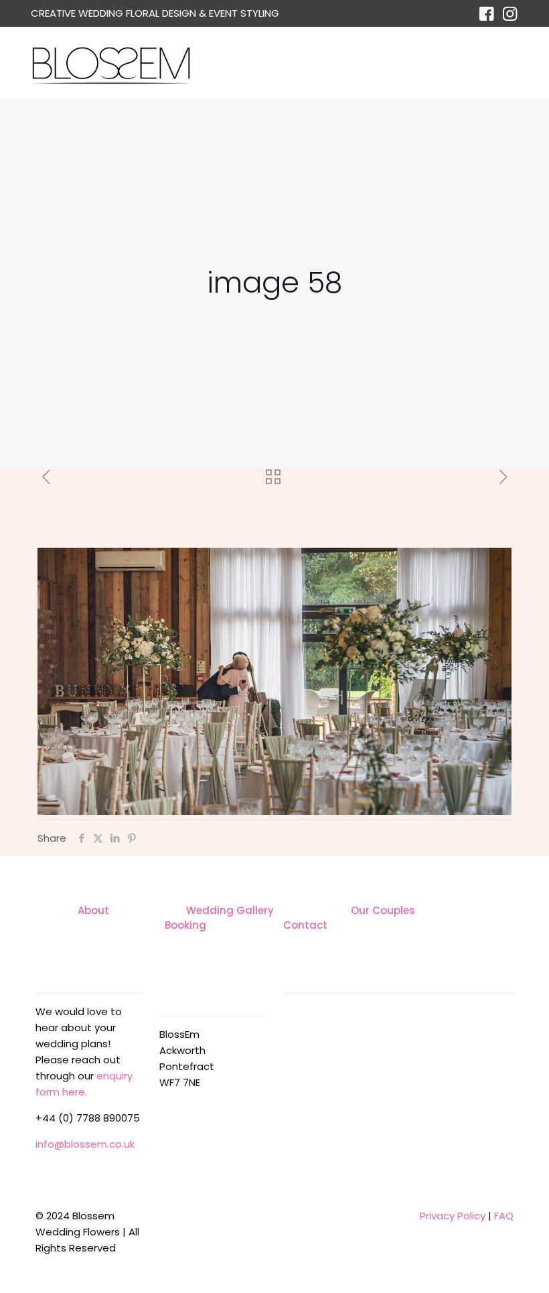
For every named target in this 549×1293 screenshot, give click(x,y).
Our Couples (383, 910)
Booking (185, 925)
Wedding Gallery (230, 910)
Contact (305, 925)
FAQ (504, 1216)
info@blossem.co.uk (85, 1144)
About (93, 910)
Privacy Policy (452, 1216)
